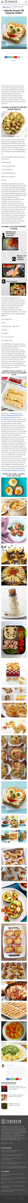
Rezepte (10, 6)
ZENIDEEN (4, 6)
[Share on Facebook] (6, 56)
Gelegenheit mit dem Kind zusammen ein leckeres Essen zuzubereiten (12, 417)
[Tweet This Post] (9, 56)
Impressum (7, 1197)
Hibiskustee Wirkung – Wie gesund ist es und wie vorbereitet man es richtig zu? (17, 1088)
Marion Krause (10, 1065)
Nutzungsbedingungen (10, 1199)
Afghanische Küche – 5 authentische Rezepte (14, 1104)
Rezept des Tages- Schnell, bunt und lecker (14, 475)
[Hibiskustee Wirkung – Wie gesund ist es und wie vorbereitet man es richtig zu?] (4, 1089)
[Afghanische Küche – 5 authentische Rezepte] (4, 1106)
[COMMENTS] (21, 56)
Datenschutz (20, 1197)
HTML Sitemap (21, 1199)
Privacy (13, 1197)
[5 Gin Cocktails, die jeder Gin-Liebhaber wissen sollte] (4, 1097)
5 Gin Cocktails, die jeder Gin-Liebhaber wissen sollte (16, 1095)
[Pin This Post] (15, 56)
